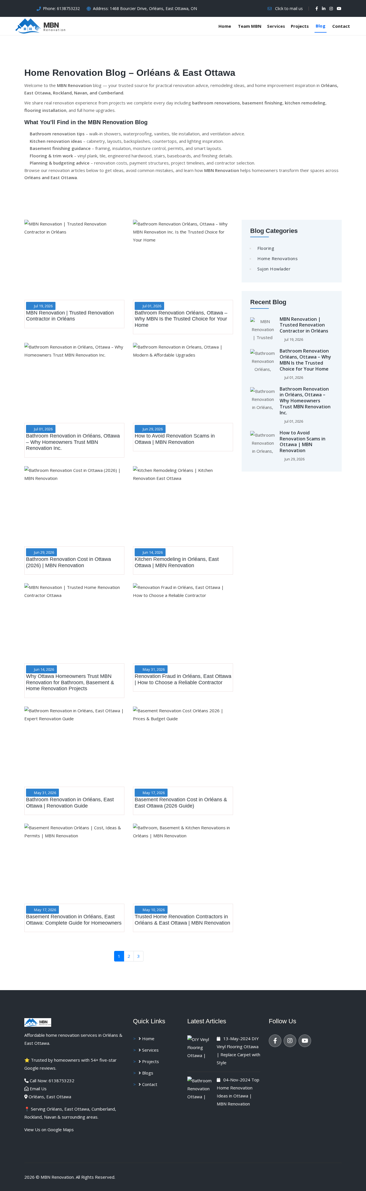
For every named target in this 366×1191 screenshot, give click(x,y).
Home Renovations (277, 258)
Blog (320, 26)
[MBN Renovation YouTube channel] (339, 9)
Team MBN (249, 26)
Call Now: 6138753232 (52, 1080)
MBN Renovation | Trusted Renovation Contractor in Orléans (304, 325)
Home (224, 26)
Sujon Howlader (274, 269)
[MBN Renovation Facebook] (275, 1040)
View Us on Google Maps (49, 1129)
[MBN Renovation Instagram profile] (331, 9)
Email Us (38, 1088)
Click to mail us (289, 8)
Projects (300, 26)
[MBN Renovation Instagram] (290, 1040)
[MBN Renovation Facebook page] (316, 9)
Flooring (265, 248)
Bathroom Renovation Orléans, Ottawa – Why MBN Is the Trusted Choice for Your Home (305, 360)
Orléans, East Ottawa (50, 1096)
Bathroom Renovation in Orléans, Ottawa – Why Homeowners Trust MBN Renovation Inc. (305, 401)
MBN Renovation (57, 1177)
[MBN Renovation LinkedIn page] (323, 9)
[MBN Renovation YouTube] (305, 1040)
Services (150, 1050)
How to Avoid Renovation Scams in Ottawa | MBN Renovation (302, 442)
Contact (341, 26)
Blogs (147, 1073)
